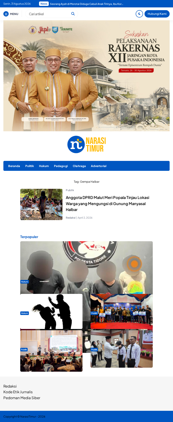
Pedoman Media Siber (21, 397)
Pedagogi (61, 166)
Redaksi (10, 386)
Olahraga (79, 166)
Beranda (14, 166)
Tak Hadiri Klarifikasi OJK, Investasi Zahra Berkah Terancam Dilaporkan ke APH (87, 3)
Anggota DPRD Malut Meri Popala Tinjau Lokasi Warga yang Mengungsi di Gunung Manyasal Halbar (107, 203)
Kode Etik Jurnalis (18, 391)
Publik (70, 190)
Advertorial (98, 166)
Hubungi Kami (157, 13)
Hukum (44, 166)
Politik (29, 166)
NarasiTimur (28, 416)
